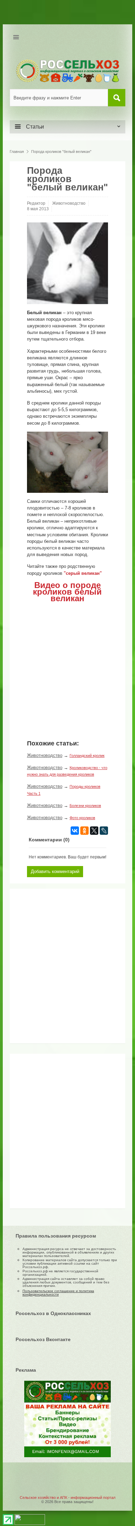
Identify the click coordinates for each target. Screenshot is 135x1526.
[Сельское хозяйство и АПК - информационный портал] (67, 70)
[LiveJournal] (104, 830)
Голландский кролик (87, 755)
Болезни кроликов (85, 805)
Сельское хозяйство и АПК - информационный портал (67, 1497)
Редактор (36, 203)
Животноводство (69, 203)
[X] (94, 830)
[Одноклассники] (84, 830)
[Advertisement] (56, 968)
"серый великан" (83, 573)
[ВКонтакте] (75, 830)
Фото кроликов (82, 818)
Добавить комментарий (55, 871)
